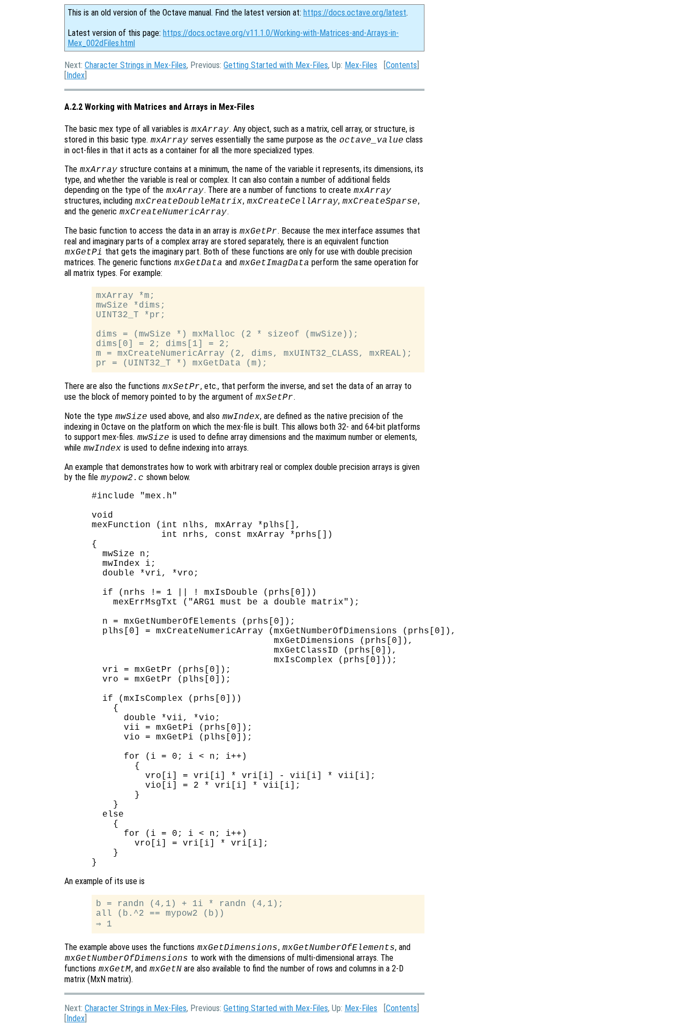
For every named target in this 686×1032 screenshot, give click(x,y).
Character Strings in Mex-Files (136, 65)
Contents (401, 65)
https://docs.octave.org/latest (354, 13)
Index (75, 75)
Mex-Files (361, 65)
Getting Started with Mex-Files (275, 65)
